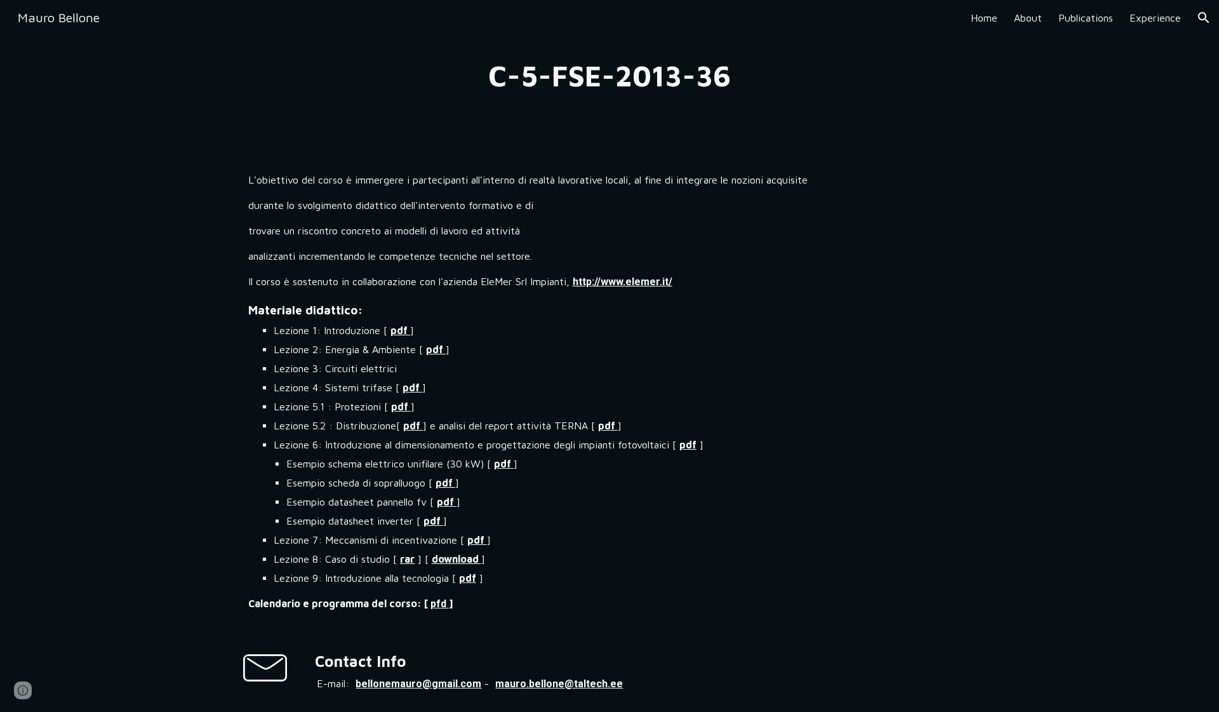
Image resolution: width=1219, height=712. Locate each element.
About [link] (1028, 18)
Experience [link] (1155, 18)
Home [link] (984, 18)
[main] (609, 76)
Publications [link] (1085, 18)
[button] (1204, 18)
